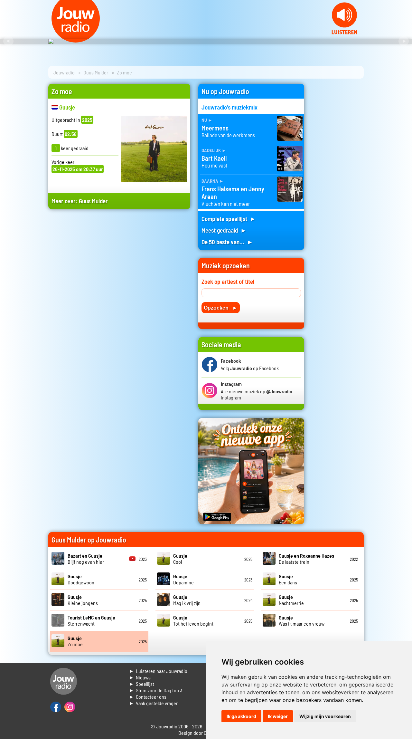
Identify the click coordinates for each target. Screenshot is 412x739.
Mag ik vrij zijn (187, 600)
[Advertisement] (119, 275)
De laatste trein (306, 558)
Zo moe (75, 641)
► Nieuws (140, 677)
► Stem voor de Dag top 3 (155, 690)
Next (403, 41)
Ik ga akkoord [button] (241, 716)
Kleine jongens (83, 600)
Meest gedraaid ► (224, 230)
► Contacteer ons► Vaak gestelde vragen (154, 700)
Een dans (288, 579)
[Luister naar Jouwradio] (344, 32)
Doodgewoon (81, 579)
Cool (180, 558)
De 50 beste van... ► (227, 241)
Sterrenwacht (91, 620)
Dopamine (183, 579)
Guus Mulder (95, 72)
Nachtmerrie (291, 600)
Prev (8, 41)
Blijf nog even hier (86, 558)
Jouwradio (64, 72)
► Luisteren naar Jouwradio (158, 671)
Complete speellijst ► (228, 218)
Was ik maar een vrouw (301, 620)
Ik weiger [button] (278, 716)
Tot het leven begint (193, 620)
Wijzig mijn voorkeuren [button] (325, 716)
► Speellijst (141, 684)
